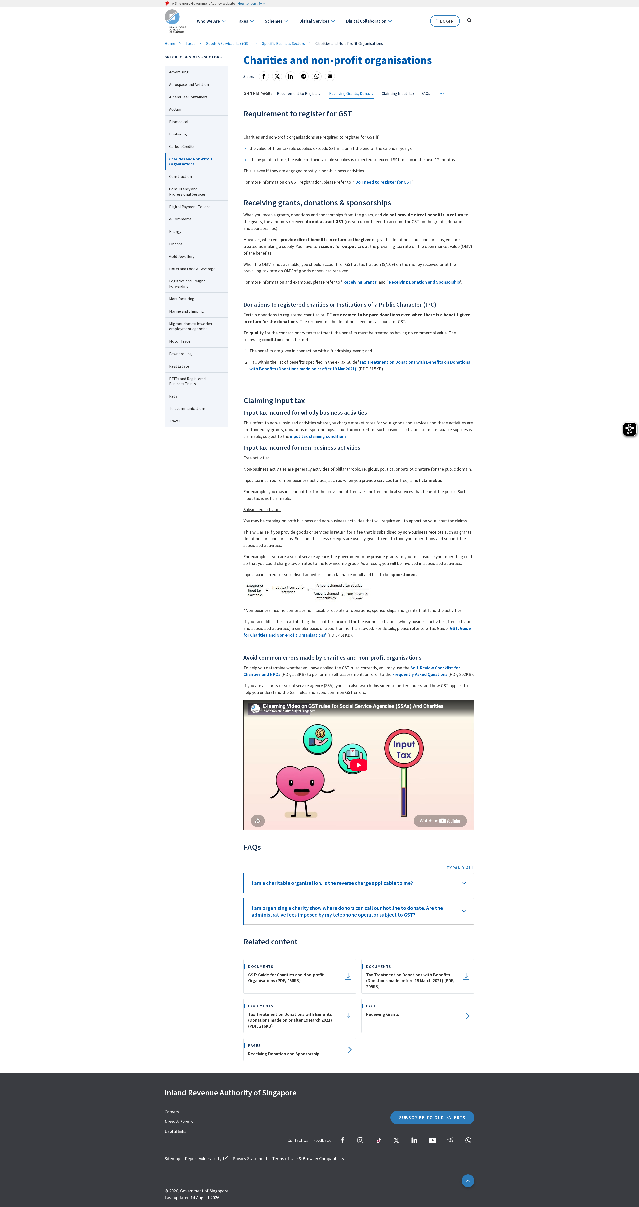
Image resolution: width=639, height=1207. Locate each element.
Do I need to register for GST (383, 182)
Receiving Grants (359, 282)
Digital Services (314, 21)
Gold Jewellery (181, 256)
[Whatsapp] (317, 76)
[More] (442, 93)
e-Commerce (180, 218)
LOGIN (447, 21)
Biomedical (178, 121)
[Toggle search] (469, 20)
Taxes (242, 21)
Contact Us (297, 1140)
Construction (180, 176)
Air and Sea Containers (188, 96)
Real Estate (179, 366)
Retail (174, 396)
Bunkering (178, 134)
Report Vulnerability (203, 1158)
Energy (175, 231)
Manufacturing (181, 298)
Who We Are (208, 21)
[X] (277, 76)
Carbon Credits (182, 146)
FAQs (426, 93)
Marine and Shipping (186, 311)
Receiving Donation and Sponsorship (424, 282)
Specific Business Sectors (283, 43)
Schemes (274, 21)
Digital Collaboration (366, 21)
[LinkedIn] (290, 76)
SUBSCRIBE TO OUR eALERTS (432, 1117)
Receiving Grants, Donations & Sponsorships (351, 93)
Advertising (179, 71)
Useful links (175, 1131)
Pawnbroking (180, 353)
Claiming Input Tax (398, 93)
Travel (174, 420)
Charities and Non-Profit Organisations (190, 161)
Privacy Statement (250, 1158)
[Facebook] (264, 76)
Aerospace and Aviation (189, 84)
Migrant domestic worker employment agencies (190, 326)
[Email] (330, 76)
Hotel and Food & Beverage (192, 268)
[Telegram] (304, 76)
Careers (172, 1112)
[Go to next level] (223, 21)
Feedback (322, 1140)
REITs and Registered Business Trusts (187, 381)
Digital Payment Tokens (189, 206)
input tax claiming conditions (318, 436)
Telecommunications (187, 408)
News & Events (179, 1121)
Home (170, 43)
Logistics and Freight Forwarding (187, 283)
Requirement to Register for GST (299, 93)
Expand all (460, 868)
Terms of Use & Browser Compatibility (308, 1158)
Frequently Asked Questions (419, 674)
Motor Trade (179, 341)
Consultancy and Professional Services (187, 191)
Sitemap (172, 1158)
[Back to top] (468, 1180)
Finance (175, 243)
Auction (175, 109)
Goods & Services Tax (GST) (229, 43)
